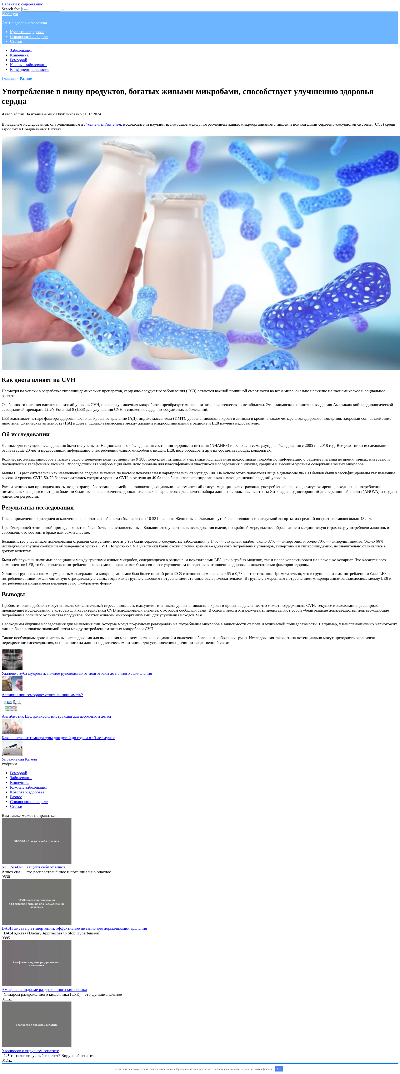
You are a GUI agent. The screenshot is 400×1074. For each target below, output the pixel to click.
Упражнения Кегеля (19, 759)
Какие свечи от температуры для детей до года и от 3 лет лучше (58, 737)
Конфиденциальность (29, 69)
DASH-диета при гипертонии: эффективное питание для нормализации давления (74, 928)
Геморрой (18, 59)
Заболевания (21, 50)
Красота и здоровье (27, 31)
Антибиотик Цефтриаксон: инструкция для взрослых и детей (56, 716)
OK (279, 1068)
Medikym (10, 13)
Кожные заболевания (28, 64)
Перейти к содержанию (22, 4)
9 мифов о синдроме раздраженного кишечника (44, 989)
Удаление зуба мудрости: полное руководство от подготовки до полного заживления (77, 673)
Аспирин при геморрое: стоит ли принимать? (42, 694)
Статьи (16, 41)
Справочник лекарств (29, 36)
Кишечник (19, 55)
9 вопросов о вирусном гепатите (30, 1050)
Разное (16, 796)
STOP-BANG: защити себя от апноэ (33, 867)
